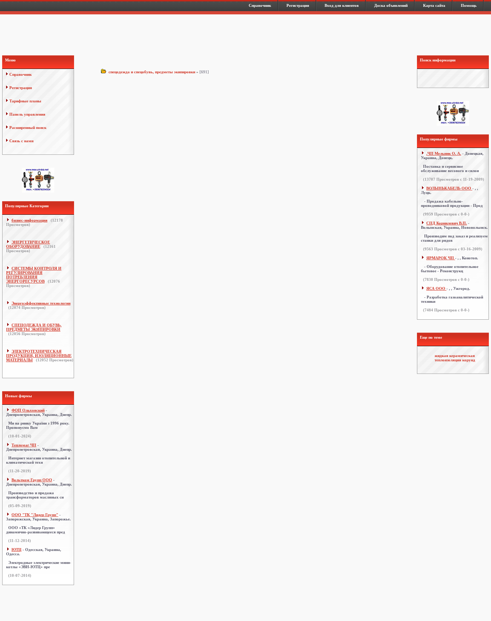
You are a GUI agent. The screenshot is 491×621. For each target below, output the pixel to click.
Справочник (20, 74)
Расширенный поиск (27, 127)
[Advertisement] (246, 36)
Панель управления (27, 114)
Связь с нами (21, 141)
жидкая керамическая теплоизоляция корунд (455, 357)
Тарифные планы (25, 101)
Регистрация (20, 87)
